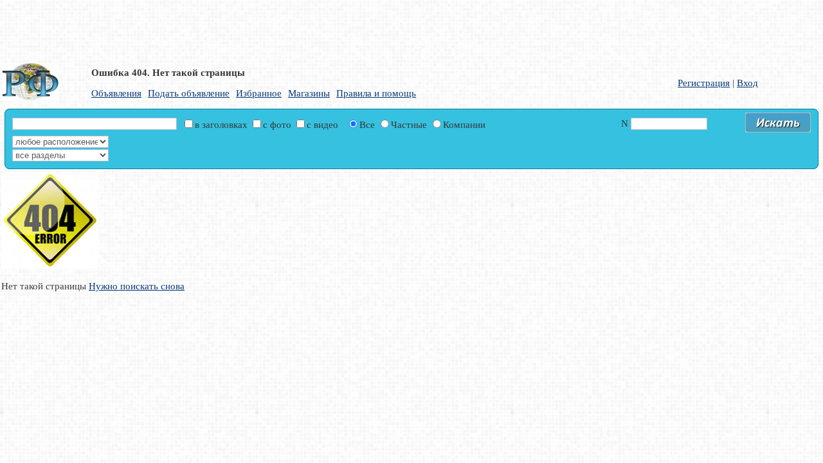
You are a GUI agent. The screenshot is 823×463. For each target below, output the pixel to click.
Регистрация (704, 83)
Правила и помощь (376, 93)
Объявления (116, 93)
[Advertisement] (312, 29)
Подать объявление (189, 93)
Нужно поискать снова (137, 286)
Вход (747, 83)
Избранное (259, 93)
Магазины (309, 93)
